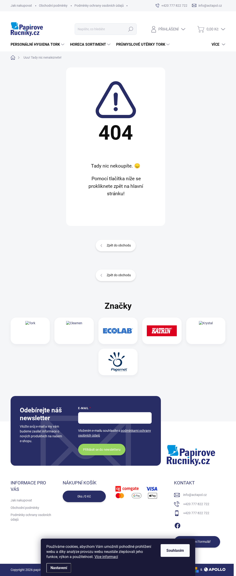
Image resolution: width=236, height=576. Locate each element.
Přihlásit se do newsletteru (102, 449)
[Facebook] (177, 524)
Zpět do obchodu (119, 245)
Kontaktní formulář (197, 541)
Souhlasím (175, 550)
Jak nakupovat (21, 5)
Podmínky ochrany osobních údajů (99, 5)
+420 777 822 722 (196, 504)
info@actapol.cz (195, 495)
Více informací (106, 557)
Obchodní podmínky (53, 5)
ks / (84, 496)
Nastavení (58, 568)
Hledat (130, 29)
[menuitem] (38, 44)
